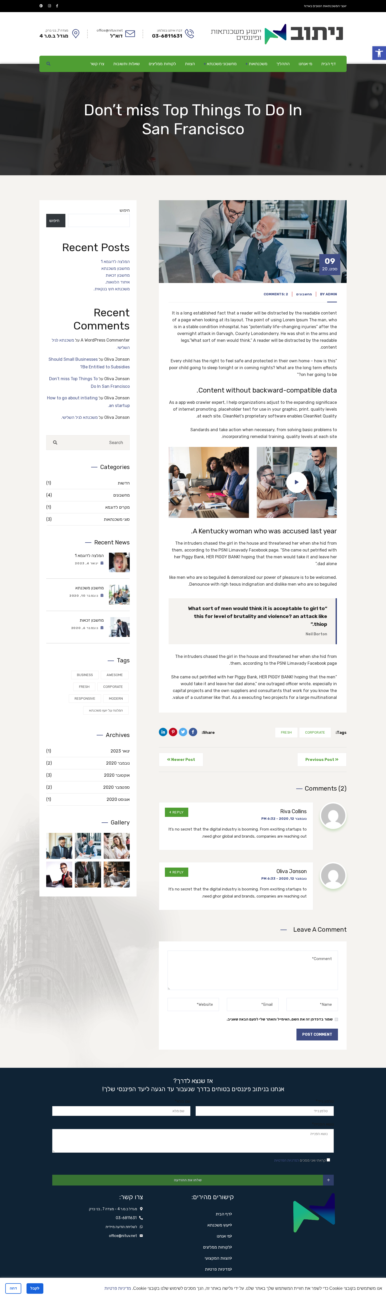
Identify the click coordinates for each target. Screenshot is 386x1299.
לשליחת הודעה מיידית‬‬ (121, 1227)
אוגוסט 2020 (88, 799)
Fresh (286, 732)
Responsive (85, 698)
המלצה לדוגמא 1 (115, 261)
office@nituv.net (123, 1236)
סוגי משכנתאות (88, 519)
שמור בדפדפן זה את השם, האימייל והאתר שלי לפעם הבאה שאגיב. (280, 1019)
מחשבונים (304, 294)
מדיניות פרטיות (118, 1288)
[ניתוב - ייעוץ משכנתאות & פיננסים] (276, 33)
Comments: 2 (276, 294)
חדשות (88, 483)
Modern (116, 698)
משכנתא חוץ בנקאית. (111, 288)
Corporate (315, 732)
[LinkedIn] (163, 732)
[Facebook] (193, 732)
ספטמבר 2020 (88, 787)
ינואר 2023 (88, 751)
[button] (379, 53)
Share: (208, 732)
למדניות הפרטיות (286, 1160)
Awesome (115, 675)
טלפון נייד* (325, 1101)
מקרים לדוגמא (88, 507)
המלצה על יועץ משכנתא (106, 710)
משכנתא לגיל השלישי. (79, 417)
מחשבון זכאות (118, 275)
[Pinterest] (173, 732)
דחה (13, 1288)
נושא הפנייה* (323, 1124)
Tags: (341, 732)
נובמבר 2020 (88, 763)
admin (331, 294)
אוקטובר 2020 (88, 775)
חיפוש (125, 210)
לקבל (34, 1288)
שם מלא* (182, 1101)
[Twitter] (183, 732)
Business (85, 675)
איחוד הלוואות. (117, 282)
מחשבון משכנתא (115, 268)
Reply (178, 812)
